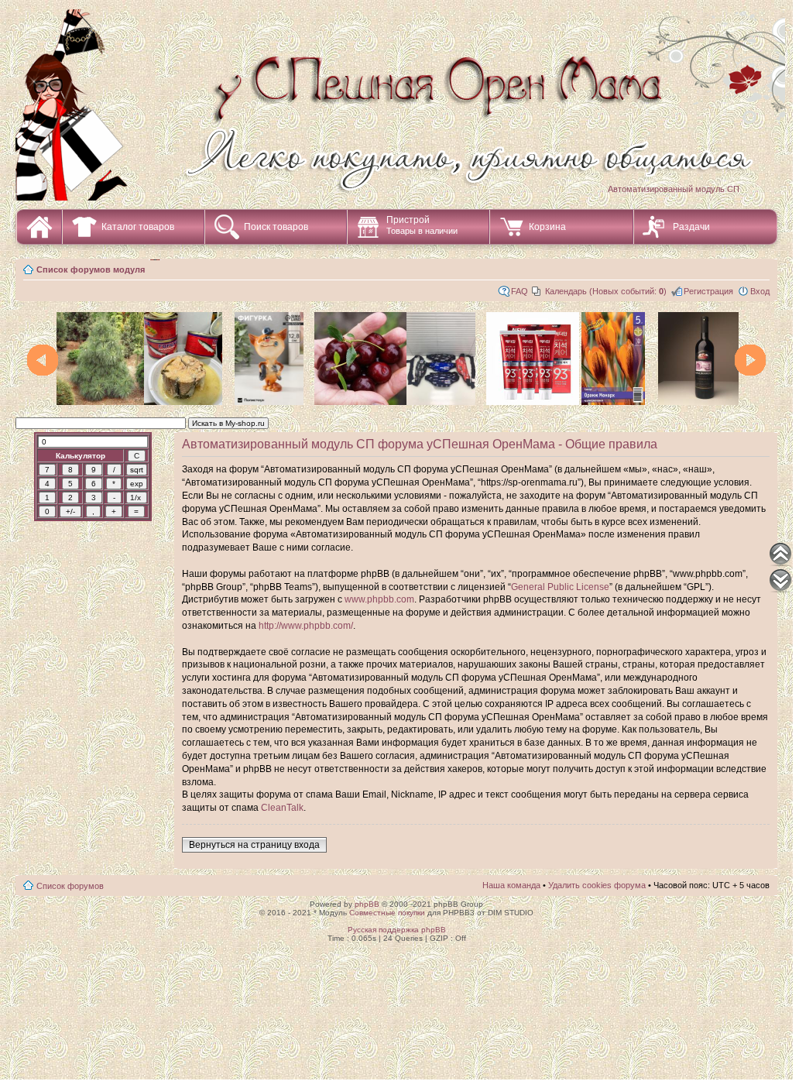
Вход (760, 291)
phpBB (367, 904)
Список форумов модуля (90, 269)
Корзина (547, 226)
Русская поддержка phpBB (397, 929)
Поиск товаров (276, 226)
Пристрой (422, 225)
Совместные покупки (387, 912)
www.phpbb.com (379, 599)
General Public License (560, 587)
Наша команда (511, 885)
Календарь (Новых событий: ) (606, 291)
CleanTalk (282, 807)
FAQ (519, 291)
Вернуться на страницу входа (254, 844)
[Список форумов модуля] (402, 92)
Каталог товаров (137, 226)
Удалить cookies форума (597, 885)
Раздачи (691, 226)
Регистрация (708, 291)
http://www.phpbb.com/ (306, 625)
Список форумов (70, 886)
